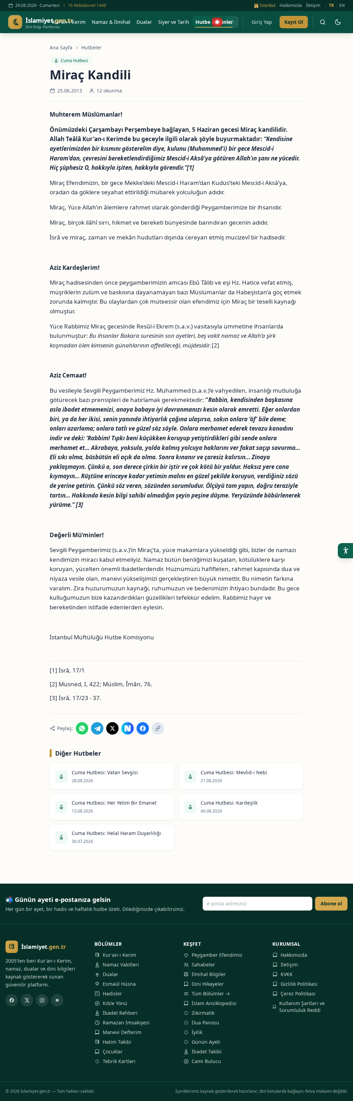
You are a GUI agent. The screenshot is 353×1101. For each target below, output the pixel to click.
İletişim (313, 5)
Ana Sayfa (61, 47)
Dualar (110, 974)
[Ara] (323, 22)
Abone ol (331, 903)
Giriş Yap (262, 22)
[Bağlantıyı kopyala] (158, 728)
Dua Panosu (205, 1022)
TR (331, 5)
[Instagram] (42, 1000)
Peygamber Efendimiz (217, 955)
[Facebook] (12, 1000)
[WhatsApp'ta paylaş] (82, 728)
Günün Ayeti (206, 1042)
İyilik (197, 1032)
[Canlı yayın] (217, 22)
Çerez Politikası (298, 993)
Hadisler (112, 993)
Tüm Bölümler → (211, 993)
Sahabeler (203, 964)
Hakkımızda (291, 5)
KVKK (287, 974)
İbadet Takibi (207, 1051)
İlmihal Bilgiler (209, 974)
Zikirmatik (203, 1013)
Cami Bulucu (206, 1061)
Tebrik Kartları (119, 1061)
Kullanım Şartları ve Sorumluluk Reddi (302, 1006)
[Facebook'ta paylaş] (143, 728)
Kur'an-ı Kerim (119, 955)
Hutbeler (91, 47)
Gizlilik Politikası (299, 984)
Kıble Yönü (115, 1003)
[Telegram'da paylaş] (97, 728)
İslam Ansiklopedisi (214, 1003)
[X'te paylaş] (112, 728)
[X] (27, 1000)
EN (342, 5)
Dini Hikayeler (208, 984)
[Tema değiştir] (338, 22)
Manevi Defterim (122, 1032)
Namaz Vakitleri (121, 964)
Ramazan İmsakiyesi (126, 1022)
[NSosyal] (57, 1000)
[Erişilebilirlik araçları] (345, 550)
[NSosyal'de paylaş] (127, 728)
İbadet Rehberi (120, 1013)
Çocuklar (113, 1051)
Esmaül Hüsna (119, 984)
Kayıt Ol (293, 22)
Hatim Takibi (117, 1042)
